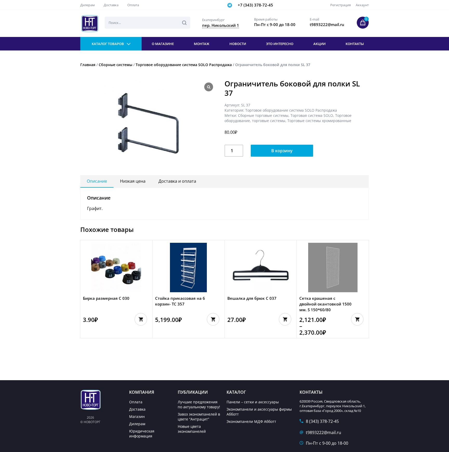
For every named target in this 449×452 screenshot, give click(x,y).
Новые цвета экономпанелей (192, 429)
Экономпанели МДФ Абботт (251, 421)
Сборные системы (115, 64)
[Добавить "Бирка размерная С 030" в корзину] (141, 319)
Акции (319, 43)
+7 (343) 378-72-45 (255, 5)
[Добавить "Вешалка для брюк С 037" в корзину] (285, 319)
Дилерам (87, 5)
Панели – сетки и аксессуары (253, 401)
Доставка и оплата (177, 181)
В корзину (282, 151)
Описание (97, 181)
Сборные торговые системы (263, 115)
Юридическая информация (141, 433)
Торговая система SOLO (311, 115)
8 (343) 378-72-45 (322, 421)
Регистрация (340, 5)
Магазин (137, 416)
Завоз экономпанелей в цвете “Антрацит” (199, 417)
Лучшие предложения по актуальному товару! (199, 404)
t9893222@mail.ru (323, 432)
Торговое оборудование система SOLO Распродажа (184, 64)
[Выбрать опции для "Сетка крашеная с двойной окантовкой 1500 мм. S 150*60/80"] (357, 319)
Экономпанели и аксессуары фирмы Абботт (259, 412)
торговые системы (268, 120)
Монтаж (201, 43)
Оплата (133, 5)
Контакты (355, 43)
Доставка (111, 5)
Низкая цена (133, 181)
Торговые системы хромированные (319, 120)
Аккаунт (362, 5)
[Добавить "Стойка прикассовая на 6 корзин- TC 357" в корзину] (213, 319)
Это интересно (279, 43)
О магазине (163, 43)
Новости (237, 43)
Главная (87, 64)
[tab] (97, 181)
